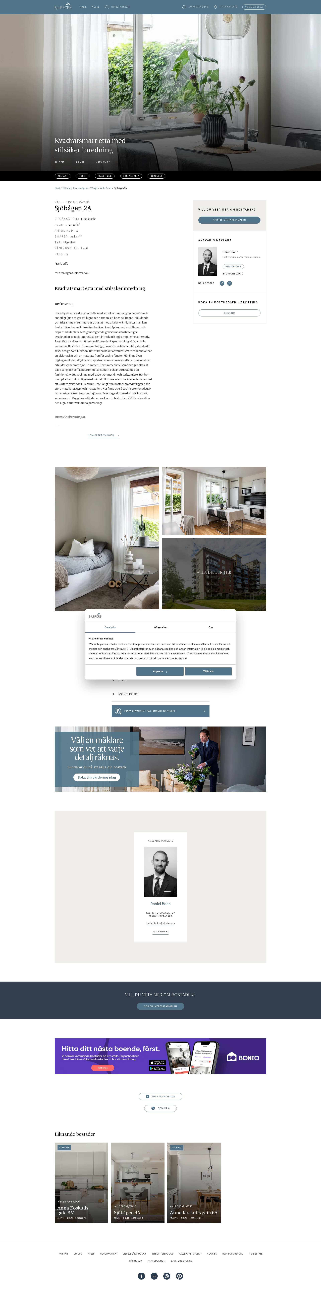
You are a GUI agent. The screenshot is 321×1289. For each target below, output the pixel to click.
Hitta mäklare (228, 7)
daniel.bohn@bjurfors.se (160, 923)
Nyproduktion (156, 1260)
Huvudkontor (108, 1253)
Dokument (156, 176)
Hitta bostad (120, 7)
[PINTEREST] (179, 1276)
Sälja (96, 7)
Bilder (82, 176)
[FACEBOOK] (141, 1276)
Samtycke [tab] (110, 627)
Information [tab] (160, 627)
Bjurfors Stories (181, 1260)
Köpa (83, 7)
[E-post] (229, 283)
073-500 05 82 (160, 932)
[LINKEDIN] (154, 1276)
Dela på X (164, 1108)
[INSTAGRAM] (166, 1276)
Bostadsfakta (131, 176)
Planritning (105, 176)
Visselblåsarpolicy (134, 1253)
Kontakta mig (233, 266)
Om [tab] (210, 627)
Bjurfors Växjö (233, 273)
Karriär (63, 1253)
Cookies (212, 1253)
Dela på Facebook (163, 1096)
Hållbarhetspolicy (190, 1253)
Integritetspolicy (162, 1253)
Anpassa (158, 671)
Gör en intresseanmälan (229, 220)
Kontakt (63, 176)
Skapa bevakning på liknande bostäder (150, 711)
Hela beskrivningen (101, 435)
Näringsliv (135, 1260)
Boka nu (229, 312)
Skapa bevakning (198, 7)
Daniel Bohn (160, 903)
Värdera (254, 7)
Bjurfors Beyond (232, 1253)
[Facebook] (222, 283)
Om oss (78, 1253)
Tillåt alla (208, 671)
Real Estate (255, 1253)
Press (90, 1253)
